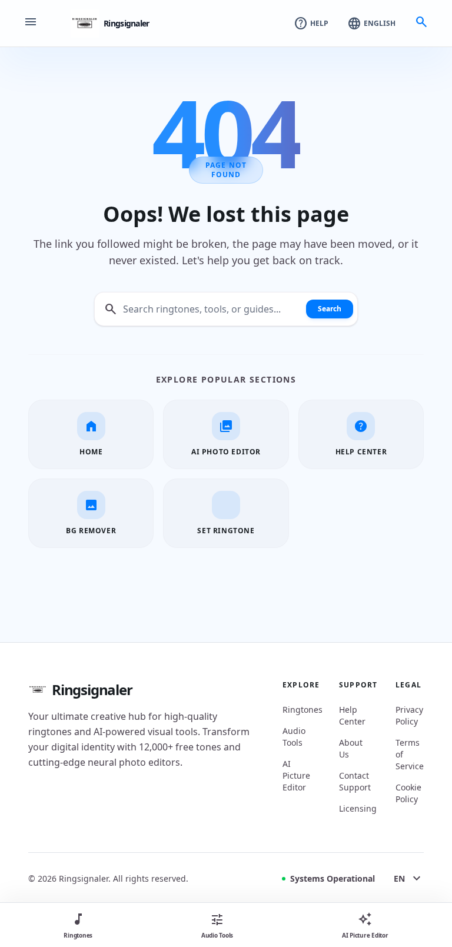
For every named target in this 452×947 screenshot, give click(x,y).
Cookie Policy (408, 793)
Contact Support (353, 781)
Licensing (353, 808)
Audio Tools (293, 736)
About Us (351, 748)
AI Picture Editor (296, 775)
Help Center (352, 715)
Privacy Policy (409, 715)
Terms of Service (410, 754)
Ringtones (296, 709)
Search (329, 309)
